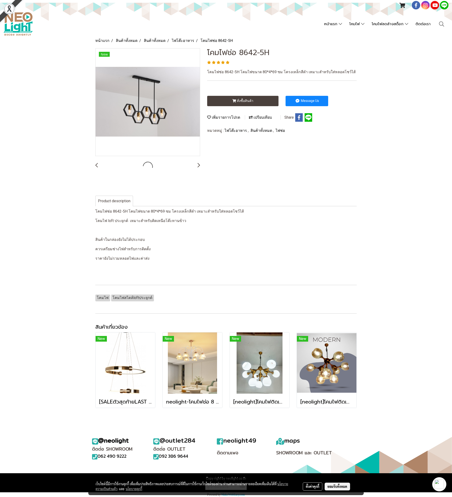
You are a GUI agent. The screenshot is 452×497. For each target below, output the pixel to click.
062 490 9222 (111, 456)
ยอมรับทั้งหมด (337, 486)
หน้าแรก (331, 24)
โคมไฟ (355, 24)
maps (292, 440)
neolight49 (239, 440)
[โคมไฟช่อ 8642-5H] (148, 102)
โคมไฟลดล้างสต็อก (388, 24)
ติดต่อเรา (423, 24)
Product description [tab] (114, 201)
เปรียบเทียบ (262, 117)
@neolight (113, 440)
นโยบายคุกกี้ (134, 489)
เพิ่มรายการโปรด (225, 117)
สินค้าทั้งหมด (261, 130)
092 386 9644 (173, 456)
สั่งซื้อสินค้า (244, 101)
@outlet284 (177, 440)
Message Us (309, 101)
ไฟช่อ (280, 130)
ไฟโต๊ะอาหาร (236, 130)
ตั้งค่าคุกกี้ (312, 486)
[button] (441, 24)
